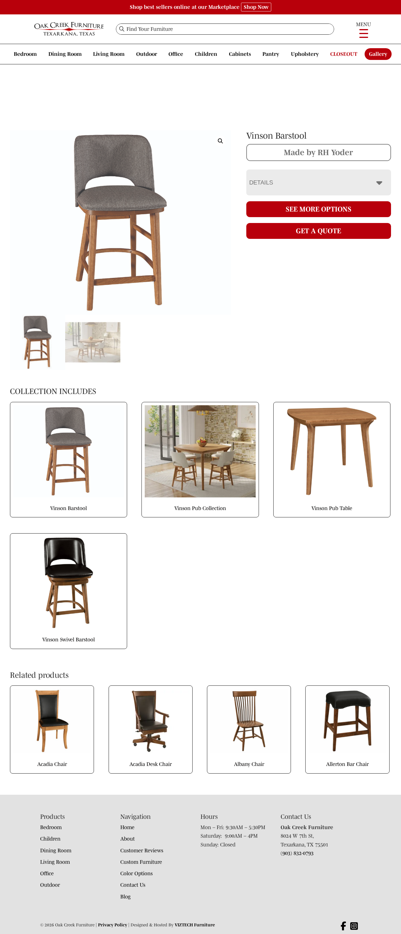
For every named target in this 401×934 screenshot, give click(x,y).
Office (176, 54)
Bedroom (25, 54)
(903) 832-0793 (297, 853)
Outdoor (146, 54)
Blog (125, 897)
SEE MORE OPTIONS (318, 209)
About (127, 839)
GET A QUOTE (318, 231)
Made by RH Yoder (318, 152)
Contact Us (132, 885)
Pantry (270, 54)
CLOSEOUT (343, 54)
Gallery (378, 54)
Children (206, 54)
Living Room (108, 54)
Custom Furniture (141, 862)
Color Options (136, 873)
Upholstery (305, 54)
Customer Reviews (141, 850)
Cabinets (240, 54)
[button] (220, 141)
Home (127, 827)
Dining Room (65, 54)
